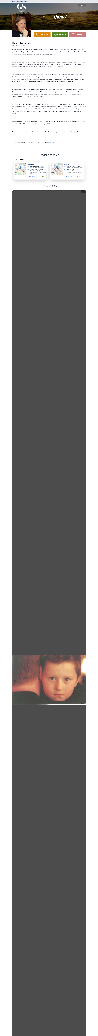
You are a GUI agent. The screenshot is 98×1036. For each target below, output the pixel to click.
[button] (20, 167)
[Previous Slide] (15, 680)
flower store (51, 142)
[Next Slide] (83, 680)
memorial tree (29, 142)
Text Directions (32, 176)
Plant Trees (42, 176)
